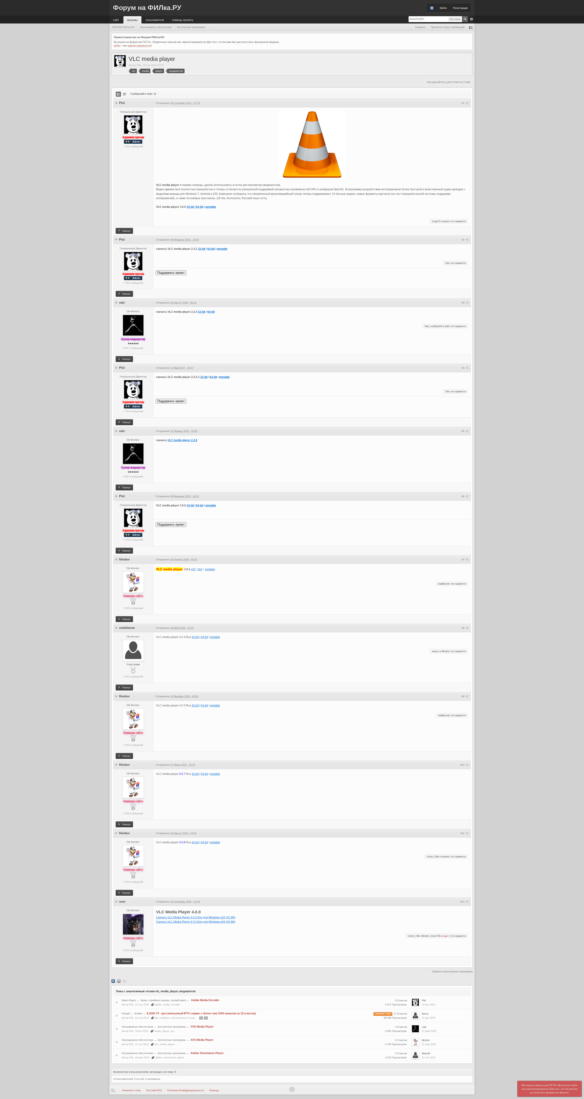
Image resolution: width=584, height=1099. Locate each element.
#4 (463, 368)
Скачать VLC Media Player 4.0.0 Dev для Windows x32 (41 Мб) (195, 917)
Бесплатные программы (172, 1026)
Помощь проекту (182, 20)
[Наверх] (292, 1089)
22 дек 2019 (428, 1017)
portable (210, 206)
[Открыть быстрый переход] (470, 27)
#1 (463, 103)
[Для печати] (119, 980)
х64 (200, 569)
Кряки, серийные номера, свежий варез (163, 1000)
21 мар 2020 (429, 1044)
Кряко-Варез (129, 1000)
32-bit (190, 206)
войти (117, 45)
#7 (463, 559)
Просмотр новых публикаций (447, 27)
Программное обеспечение (137, 1026)
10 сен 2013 (428, 1057)
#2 (463, 239)
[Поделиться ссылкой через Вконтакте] (113, 980)
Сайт (116, 20)
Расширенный (471, 19)
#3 (463, 302)
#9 (463, 696)
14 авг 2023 (428, 1004)
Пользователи (155, 20)
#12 (462, 901)
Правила (420, 27)
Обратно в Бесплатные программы (452, 971)
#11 (463, 833)
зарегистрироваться (139, 45)
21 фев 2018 (429, 1031)
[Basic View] (124, 94)
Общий (126, 1013)
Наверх (126, 230)
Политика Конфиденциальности (185, 1090)
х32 (193, 569)
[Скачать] (124, 980)
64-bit (199, 206)
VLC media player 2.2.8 (182, 440)
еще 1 (446, 936)
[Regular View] (118, 94)
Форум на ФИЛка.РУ (147, 7)
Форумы (132, 20)
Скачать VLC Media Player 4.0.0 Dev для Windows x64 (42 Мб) (195, 921)
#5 (463, 431)
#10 (462, 764)
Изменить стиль (131, 1090)
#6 (463, 496)
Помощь (214, 1090)
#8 (463, 628)
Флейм (138, 1013)
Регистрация (460, 8)
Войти (443, 8)
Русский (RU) (154, 1090)
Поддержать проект (171, 272)
